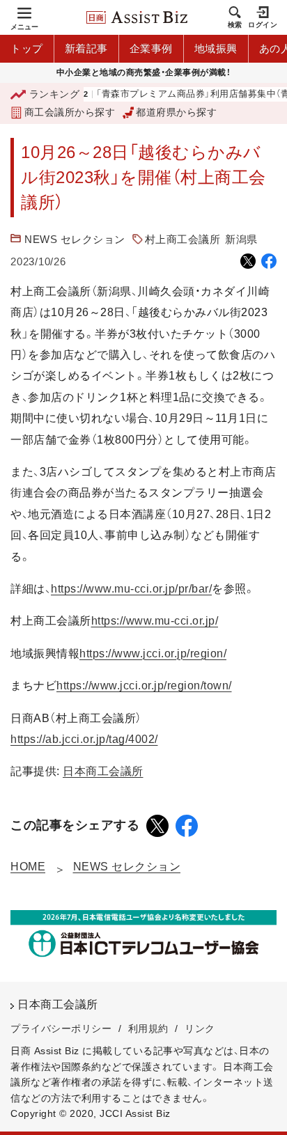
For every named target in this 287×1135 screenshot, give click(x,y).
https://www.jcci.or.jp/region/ (152, 653)
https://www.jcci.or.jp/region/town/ (144, 685)
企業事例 (151, 48)
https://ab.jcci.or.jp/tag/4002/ (84, 739)
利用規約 (148, 1028)
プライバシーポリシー (60, 1028)
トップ (26, 48)
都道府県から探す (176, 112)
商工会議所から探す (69, 112)
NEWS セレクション (74, 239)
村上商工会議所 (183, 239)
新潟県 (241, 239)
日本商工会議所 (103, 771)
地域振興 (216, 48)
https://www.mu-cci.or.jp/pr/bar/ (131, 589)
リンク (200, 1028)
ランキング (54, 94)
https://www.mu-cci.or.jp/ (155, 621)
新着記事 (86, 48)
